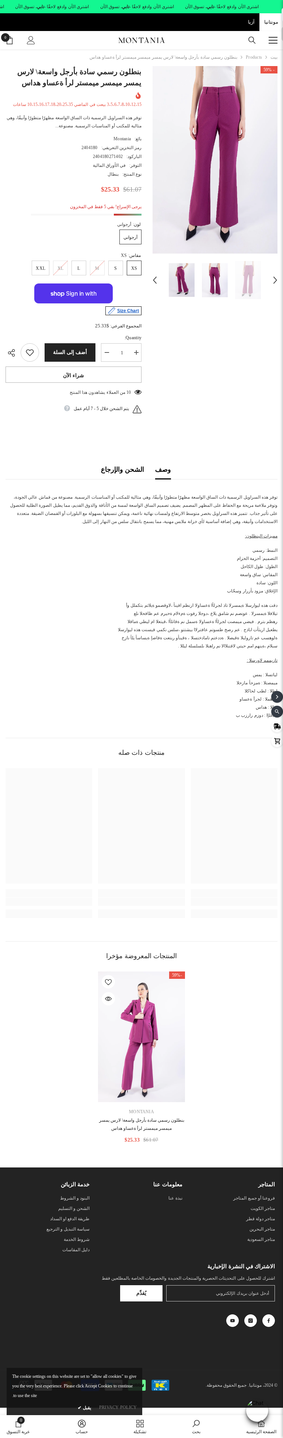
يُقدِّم (141, 1293)
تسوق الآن (195, 6)
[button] (154, 280)
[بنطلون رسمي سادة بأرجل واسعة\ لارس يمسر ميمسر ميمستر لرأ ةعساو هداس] (141, 1036)
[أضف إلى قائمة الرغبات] (30, 352)
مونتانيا (271, 22)
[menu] (273, 40)
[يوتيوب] (232, 1320)
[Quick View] (108, 998)
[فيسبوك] (268, 1320)
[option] (215, 160)
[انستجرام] (250, 1320)
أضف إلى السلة (70, 352)
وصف (163, 469)
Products (254, 57)
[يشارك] (13, 353)
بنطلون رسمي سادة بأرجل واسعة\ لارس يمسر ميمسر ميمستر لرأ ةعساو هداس (141, 1124)
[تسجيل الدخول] (31, 40)
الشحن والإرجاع (122, 469)
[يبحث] (252, 40)
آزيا (251, 22)
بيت (273, 57)
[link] (234, 902)
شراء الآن (73, 375)
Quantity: (133, 337)
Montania (122, 138)
